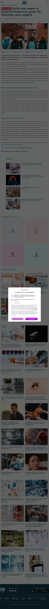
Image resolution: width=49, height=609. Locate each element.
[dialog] (24, 304)
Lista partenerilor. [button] (34, 309)
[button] (24, 303)
